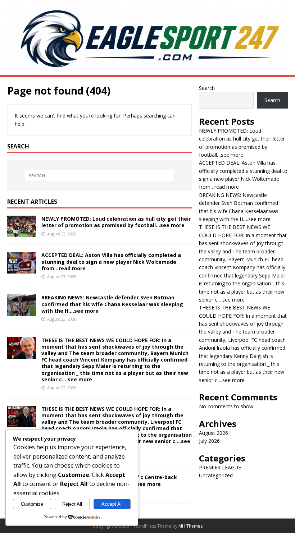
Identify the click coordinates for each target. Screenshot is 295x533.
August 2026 (213, 432)
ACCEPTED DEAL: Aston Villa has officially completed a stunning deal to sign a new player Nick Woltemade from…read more (111, 261)
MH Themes (190, 526)
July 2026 (209, 440)
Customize (32, 504)
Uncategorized (216, 475)
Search (207, 87)
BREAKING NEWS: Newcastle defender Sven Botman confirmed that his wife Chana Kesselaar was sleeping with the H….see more (112, 304)
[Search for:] (100, 176)
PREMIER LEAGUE (220, 467)
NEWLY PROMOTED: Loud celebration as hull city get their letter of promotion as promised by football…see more (116, 222)
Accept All (112, 504)
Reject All (72, 504)
